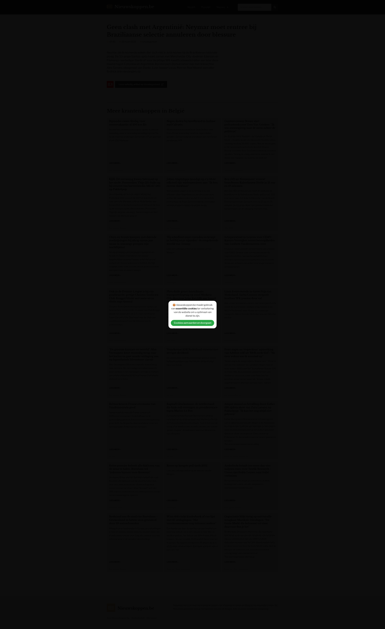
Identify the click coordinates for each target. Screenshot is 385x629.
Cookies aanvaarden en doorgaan (192, 322)
